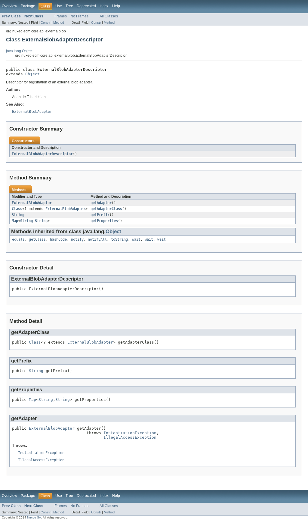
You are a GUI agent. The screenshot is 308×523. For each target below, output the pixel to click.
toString (119, 239)
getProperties (104, 221)
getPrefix (100, 215)
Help (116, 6)
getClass (37, 239)
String (18, 215)
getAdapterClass (106, 209)
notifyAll (97, 239)
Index (104, 6)
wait (136, 239)
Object (32, 74)
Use (58, 6)
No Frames (79, 16)
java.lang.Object (19, 51)
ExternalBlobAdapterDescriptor (42, 154)
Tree (69, 6)
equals (18, 239)
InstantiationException (129, 433)
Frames (60, 16)
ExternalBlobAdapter (32, 203)
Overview (9, 6)
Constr (46, 22)
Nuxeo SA (34, 517)
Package (28, 6)
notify (77, 239)
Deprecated (86, 6)
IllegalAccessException (129, 437)
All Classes (109, 16)
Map (15, 221)
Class (17, 209)
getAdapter (101, 203)
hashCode (58, 239)
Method (58, 22)
